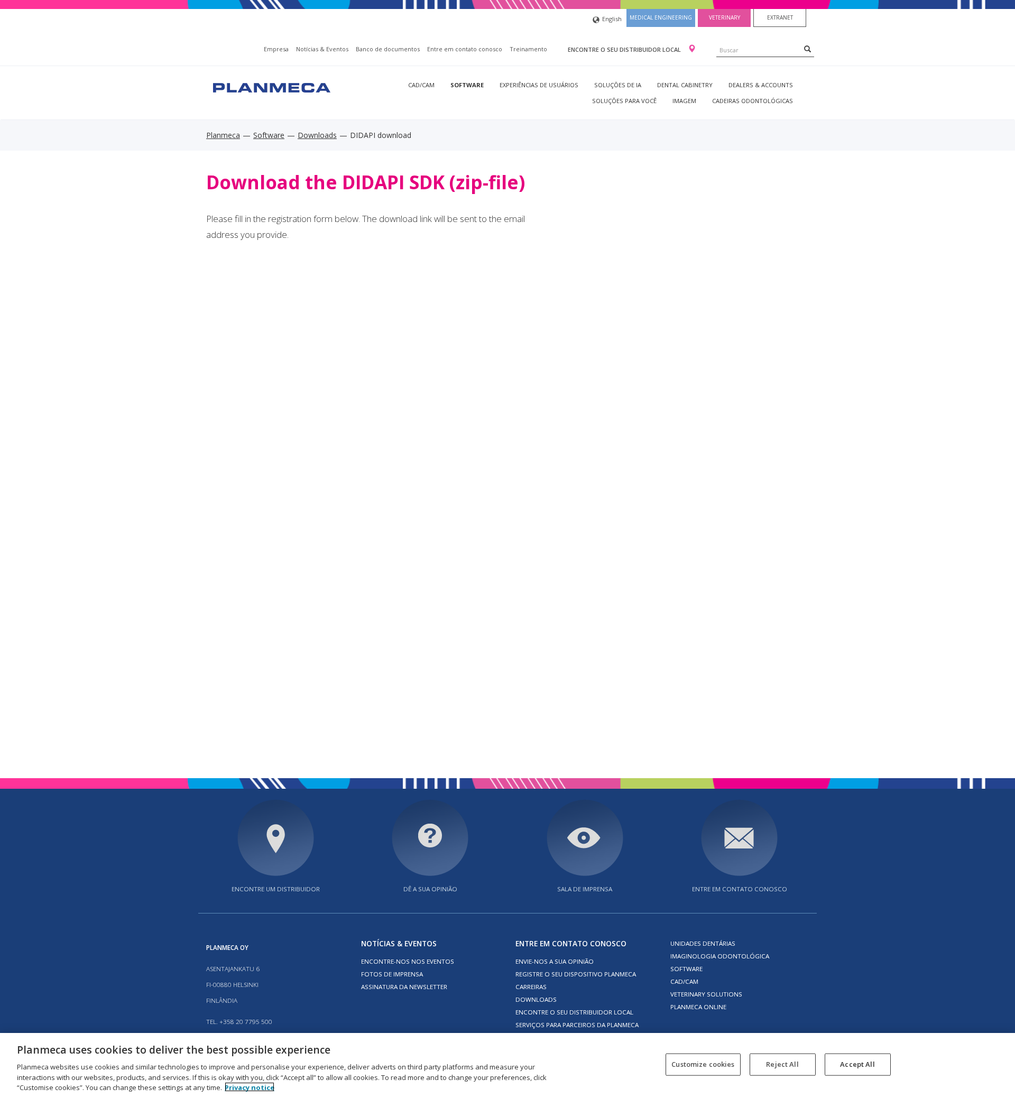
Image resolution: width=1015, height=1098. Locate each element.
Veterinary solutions (706, 994)
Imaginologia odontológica (719, 956)
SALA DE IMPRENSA (584, 889)
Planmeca (223, 135)
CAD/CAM (421, 85)
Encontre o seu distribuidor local (625, 49)
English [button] (612, 19)
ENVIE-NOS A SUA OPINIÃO (554, 961)
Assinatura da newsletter (404, 987)
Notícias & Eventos (322, 49)
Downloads (317, 135)
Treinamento (528, 49)
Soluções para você (624, 101)
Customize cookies (702, 1064)
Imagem (684, 101)
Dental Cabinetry (685, 85)
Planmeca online (698, 1007)
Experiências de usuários (539, 85)
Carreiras (531, 987)
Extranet (780, 17)
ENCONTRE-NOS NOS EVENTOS (407, 961)
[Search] (807, 48)
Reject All (782, 1064)
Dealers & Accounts (760, 85)
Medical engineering (661, 17)
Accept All (857, 1064)
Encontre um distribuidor (276, 889)
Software (467, 85)
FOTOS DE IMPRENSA (392, 974)
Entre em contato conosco (464, 49)
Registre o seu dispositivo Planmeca (575, 974)
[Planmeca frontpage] (270, 86)
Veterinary (724, 17)
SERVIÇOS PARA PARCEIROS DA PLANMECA (577, 1025)
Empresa (276, 49)
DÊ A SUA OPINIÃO (430, 889)
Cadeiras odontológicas (752, 101)
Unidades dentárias (702, 943)
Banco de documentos (388, 49)
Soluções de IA (617, 85)
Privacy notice (249, 1087)
